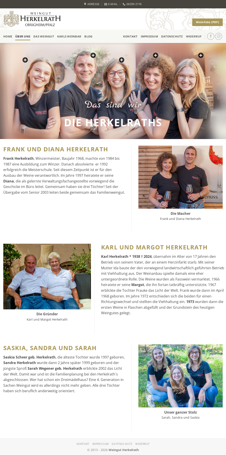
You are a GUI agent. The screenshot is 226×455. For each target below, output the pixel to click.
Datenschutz (172, 36)
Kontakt (130, 36)
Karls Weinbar (69, 36)
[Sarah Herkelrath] (25, 60)
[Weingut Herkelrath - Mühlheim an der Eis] (33, 19)
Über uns (22, 36)
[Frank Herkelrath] (93, 55)
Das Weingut (43, 36)
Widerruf (194, 36)
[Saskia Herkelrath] (121, 60)
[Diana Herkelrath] (155, 55)
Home (7, 36)
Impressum (149, 36)
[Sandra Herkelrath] (200, 55)
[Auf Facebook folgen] (210, 36)
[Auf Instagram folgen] (218, 36)
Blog (88, 36)
